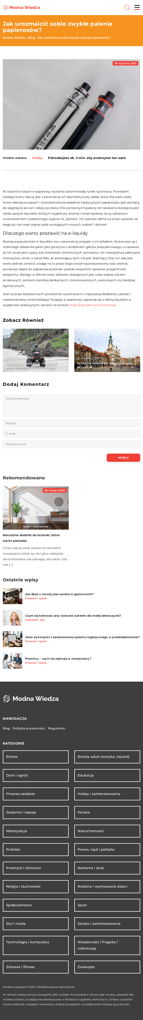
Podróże (13, 849)
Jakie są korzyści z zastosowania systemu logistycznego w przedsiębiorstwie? (82, 637)
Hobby (37, 158)
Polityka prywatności (29, 728)
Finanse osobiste (20, 794)
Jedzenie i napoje (21, 812)
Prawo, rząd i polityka (96, 849)
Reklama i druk (91, 868)
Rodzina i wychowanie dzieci (102, 886)
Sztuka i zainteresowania (99, 924)
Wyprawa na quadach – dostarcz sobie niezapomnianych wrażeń (31, 365)
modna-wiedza (15, 158)
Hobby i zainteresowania (99, 794)
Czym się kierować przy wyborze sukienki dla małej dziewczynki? (73, 615)
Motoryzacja (16, 831)
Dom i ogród (17, 775)
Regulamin (56, 728)
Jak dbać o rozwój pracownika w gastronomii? (59, 594)
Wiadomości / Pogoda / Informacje (98, 945)
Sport (82, 905)
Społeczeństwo (19, 905)
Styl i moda (16, 924)
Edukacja (86, 775)
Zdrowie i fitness (20, 967)
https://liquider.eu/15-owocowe (92, 305)
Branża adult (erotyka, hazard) (104, 757)
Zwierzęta (86, 967)
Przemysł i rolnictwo (23, 868)
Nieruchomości (91, 831)
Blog (6, 728)
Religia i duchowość (23, 886)
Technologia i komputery (27, 942)
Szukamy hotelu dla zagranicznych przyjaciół (104, 365)
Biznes (12, 757)
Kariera (84, 812)
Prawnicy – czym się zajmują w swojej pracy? (58, 658)
